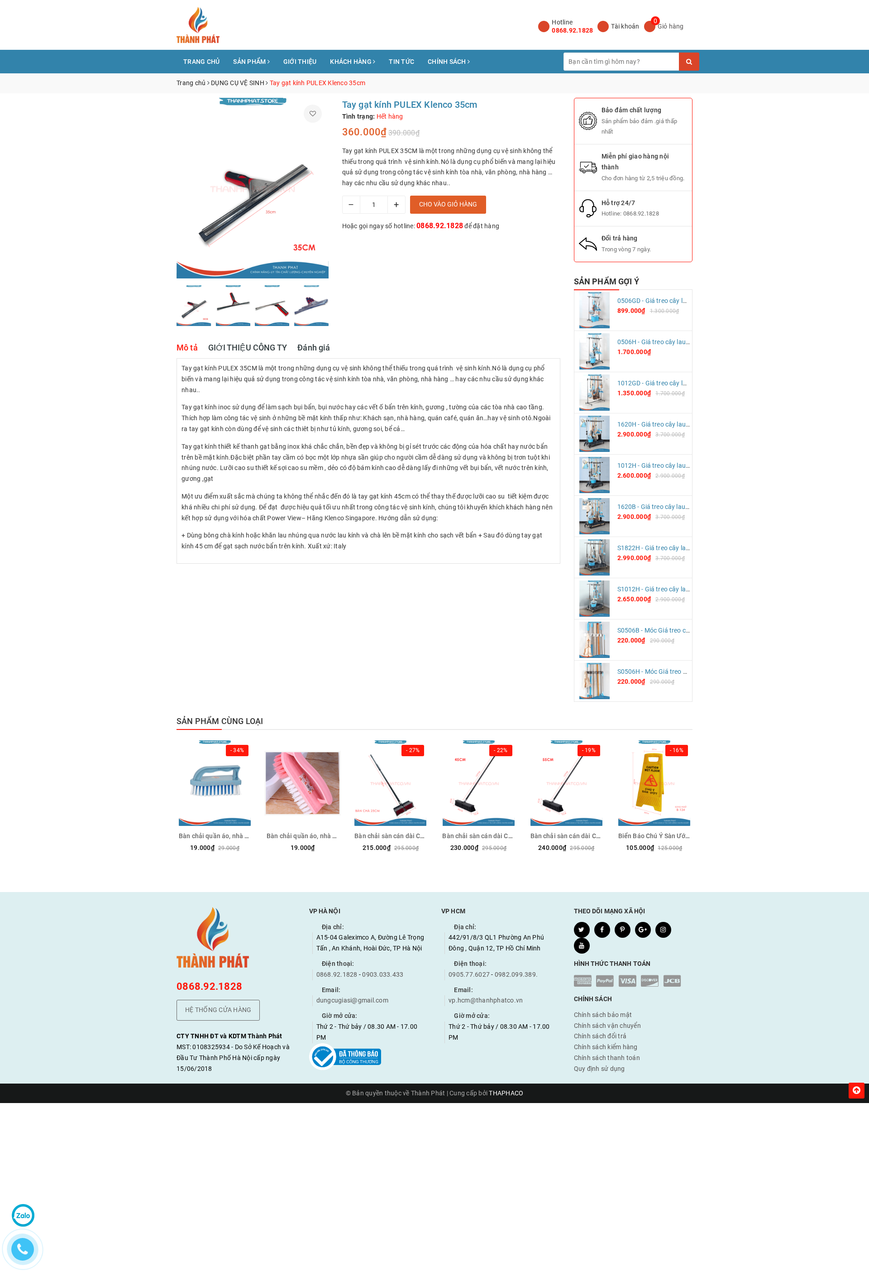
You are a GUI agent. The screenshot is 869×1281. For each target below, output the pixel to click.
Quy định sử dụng (599, 1068)
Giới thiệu (300, 61)
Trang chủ (201, 61)
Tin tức (401, 61)
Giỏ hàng (671, 26)
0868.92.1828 (572, 30)
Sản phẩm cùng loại (220, 721)
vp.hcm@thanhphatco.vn (486, 1000)
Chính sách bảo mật (603, 1014)
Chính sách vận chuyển (607, 1025)
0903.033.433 (382, 974)
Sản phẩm (250, 61)
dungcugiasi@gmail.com (352, 1000)
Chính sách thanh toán (607, 1057)
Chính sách (448, 61)
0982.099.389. (516, 974)
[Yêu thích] (313, 114)
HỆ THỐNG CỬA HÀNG (218, 1009)
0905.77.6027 (469, 974)
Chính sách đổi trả (600, 1036)
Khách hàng (351, 61)
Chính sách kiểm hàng (606, 1047)
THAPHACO (506, 1093)
